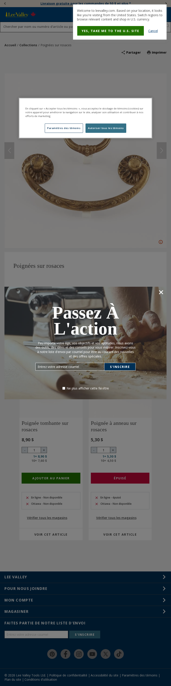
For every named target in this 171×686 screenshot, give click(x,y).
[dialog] (120, 22)
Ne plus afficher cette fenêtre (88, 388)
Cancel (153, 31)
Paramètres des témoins (64, 128)
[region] (85, 118)
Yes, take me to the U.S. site (110, 31)
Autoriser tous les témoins (106, 128)
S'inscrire (120, 367)
